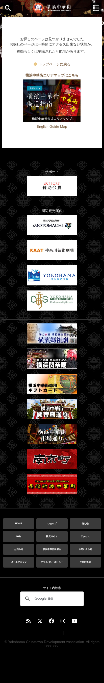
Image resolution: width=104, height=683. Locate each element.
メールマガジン (19, 562)
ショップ (52, 523)
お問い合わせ (85, 549)
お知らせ (18, 549)
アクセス (85, 536)
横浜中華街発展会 (52, 549)
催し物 (85, 523)
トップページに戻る (54, 64)
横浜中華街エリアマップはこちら (52, 75)
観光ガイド (52, 536)
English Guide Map (52, 126)
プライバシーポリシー (52, 562)
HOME (18, 523)
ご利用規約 (85, 562)
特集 (18, 536)
